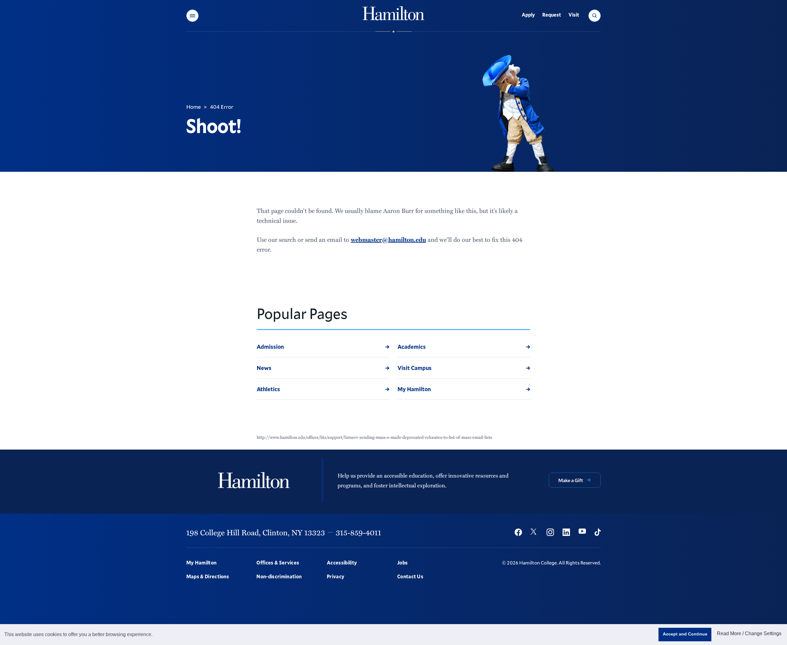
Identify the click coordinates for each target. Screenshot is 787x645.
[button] (192, 15)
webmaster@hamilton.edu (388, 239)
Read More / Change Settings (749, 633)
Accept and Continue (685, 633)
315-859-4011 (358, 532)
